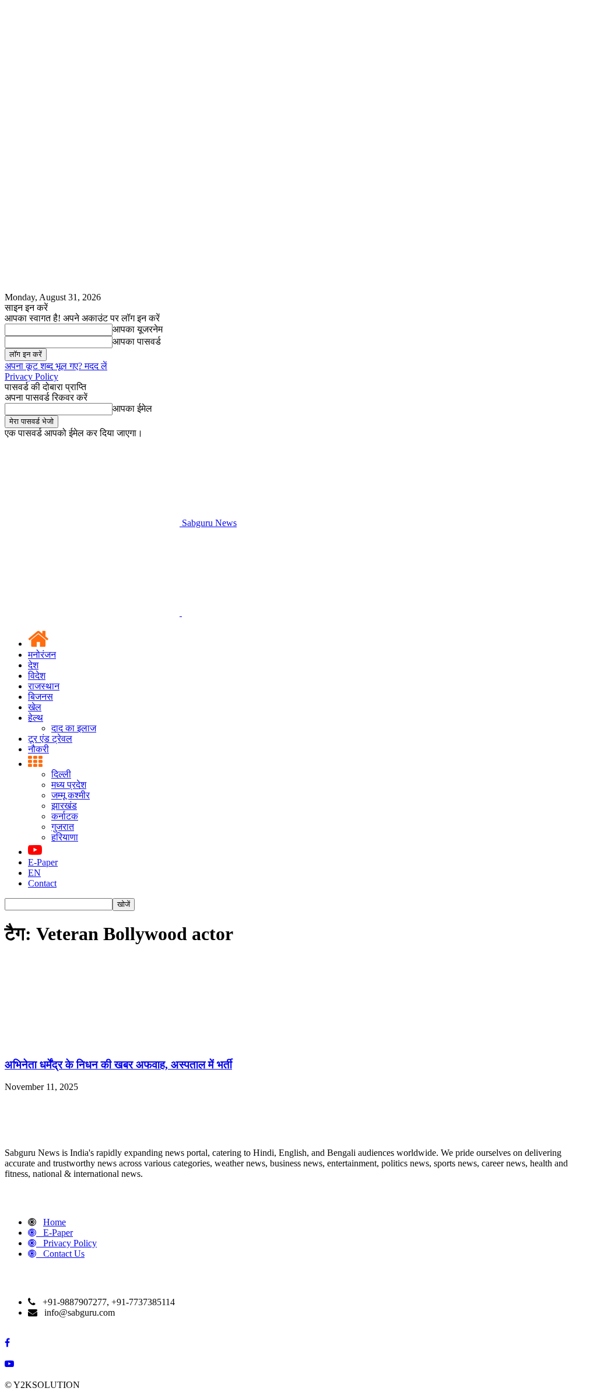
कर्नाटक (64, 816)
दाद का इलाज (73, 728)
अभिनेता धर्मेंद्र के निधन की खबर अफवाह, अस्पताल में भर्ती (118, 1064)
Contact (42, 883)
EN (34, 873)
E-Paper (43, 862)
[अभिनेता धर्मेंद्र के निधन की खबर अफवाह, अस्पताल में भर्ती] (92, 1042)
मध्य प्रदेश (68, 785)
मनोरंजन (42, 655)
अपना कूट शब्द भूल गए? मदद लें (56, 366)
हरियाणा (64, 837)
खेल (34, 707)
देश (33, 665)
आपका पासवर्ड (137, 341)
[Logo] (93, 613)
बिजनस (40, 697)
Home (54, 1222)
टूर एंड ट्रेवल (50, 739)
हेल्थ (35, 718)
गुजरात (62, 827)
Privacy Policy (31, 376)
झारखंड (64, 806)
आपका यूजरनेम (138, 329)
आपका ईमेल (132, 408)
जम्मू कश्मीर (70, 795)
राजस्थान (43, 686)
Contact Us (64, 1254)
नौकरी (38, 749)
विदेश (36, 676)
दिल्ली (61, 774)
